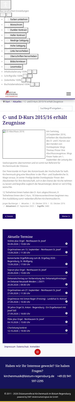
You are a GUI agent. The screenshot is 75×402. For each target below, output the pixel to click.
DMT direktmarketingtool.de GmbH (42, 397)
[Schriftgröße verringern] (25, 76)
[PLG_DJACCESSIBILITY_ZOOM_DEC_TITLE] (29, 72)
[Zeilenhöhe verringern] (23, 80)
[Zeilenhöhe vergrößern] (29, 80)
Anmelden (35, 346)
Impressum (10, 346)
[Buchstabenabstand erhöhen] (37, 84)
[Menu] (68, 94)
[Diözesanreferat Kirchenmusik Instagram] (38, 352)
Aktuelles (25, 203)
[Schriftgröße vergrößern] (30, 76)
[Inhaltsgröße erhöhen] (34, 72)
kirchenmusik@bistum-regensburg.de (29, 376)
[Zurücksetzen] (3, 15)
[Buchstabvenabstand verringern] (32, 84)
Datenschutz (23, 346)
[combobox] (55, 108)
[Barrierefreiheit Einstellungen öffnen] (5, 4)
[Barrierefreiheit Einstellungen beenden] (9, 15)
